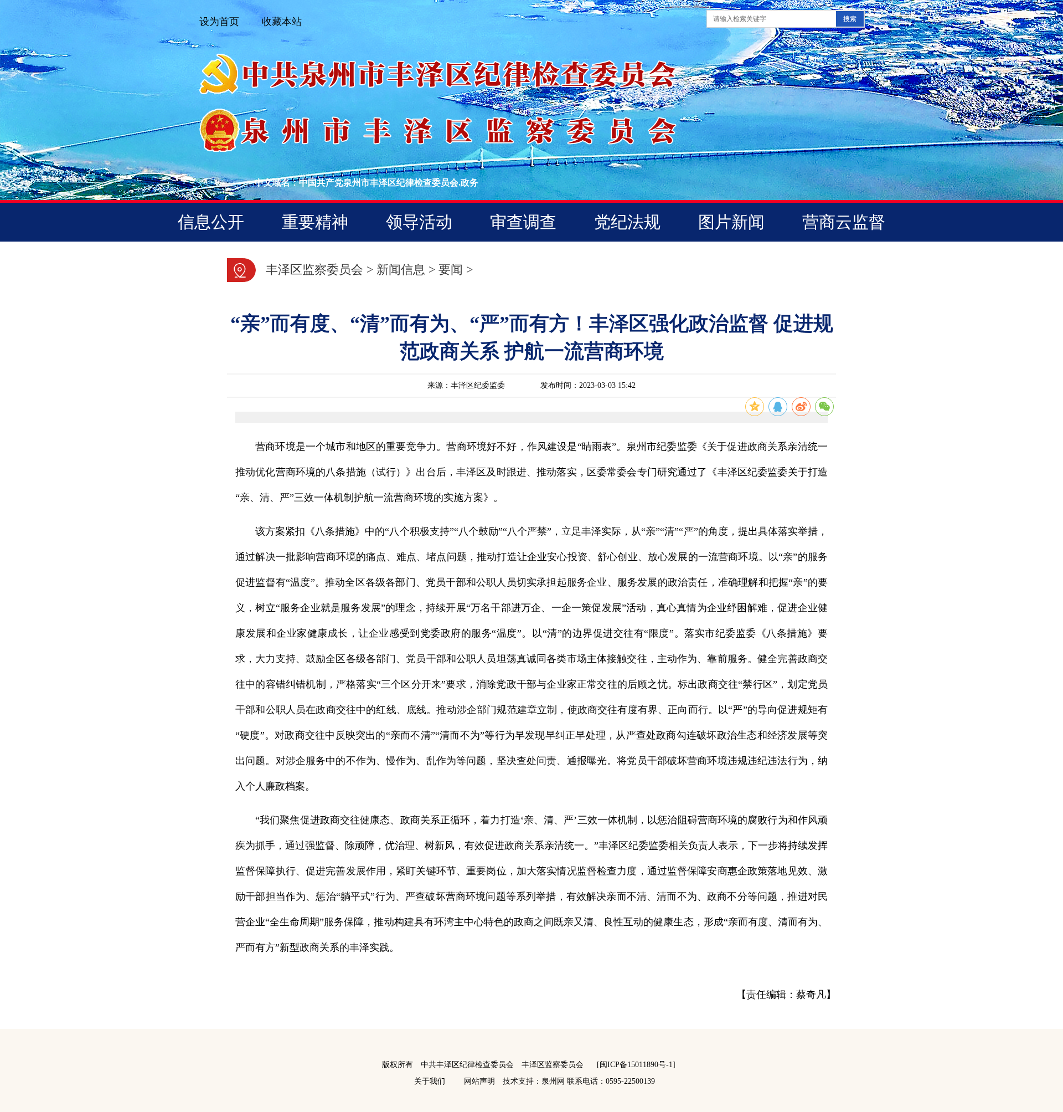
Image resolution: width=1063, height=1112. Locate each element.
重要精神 (315, 222)
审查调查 (523, 222)
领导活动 (419, 222)
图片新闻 (731, 222)
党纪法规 (627, 222)
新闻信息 (400, 269)
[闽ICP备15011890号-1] (636, 1064)
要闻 (450, 269)
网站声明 (479, 1081)
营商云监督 (843, 222)
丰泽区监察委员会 (314, 269)
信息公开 (211, 222)
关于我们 (429, 1081)
